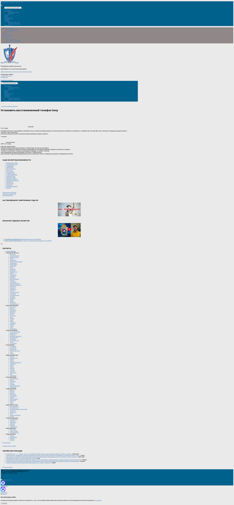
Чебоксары (13, 375)
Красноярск (13, 396)
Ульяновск (13, 372)
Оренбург (13, 364)
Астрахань (13, 346)
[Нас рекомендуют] (69, 210)
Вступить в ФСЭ (7, 467)
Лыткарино (13, 275)
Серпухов (13, 294)
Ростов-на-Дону (15, 351)
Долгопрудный (14, 256)
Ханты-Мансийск (15, 386)
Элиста (12, 353)
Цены (6, 16)
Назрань (12, 424)
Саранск (12, 370)
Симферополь (14, 432)
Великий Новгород (16, 336)
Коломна (12, 269)
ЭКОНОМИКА (10, 172)
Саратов (12, 371)
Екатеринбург (14, 378)
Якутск (12, 416)
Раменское (13, 289)
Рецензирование (8, 195)
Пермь (12, 367)
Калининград (14, 337)
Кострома (13, 315)
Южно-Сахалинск (15, 415)
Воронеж (13, 311)
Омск (11, 402)
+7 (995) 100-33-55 (6, 76)
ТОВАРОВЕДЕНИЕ (11, 174)
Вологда (12, 334)
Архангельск (14, 333)
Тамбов (12, 324)
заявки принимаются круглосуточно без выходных (16, 71)
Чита (11, 413)
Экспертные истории (9, 446)
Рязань (12, 321)
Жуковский (13, 263)
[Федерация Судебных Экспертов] (10, 63)
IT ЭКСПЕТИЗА (10, 173)
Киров (12, 361)
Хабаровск (13, 412)
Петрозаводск (14, 340)
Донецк (12, 438)
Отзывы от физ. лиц (14, 24)
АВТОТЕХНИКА (10, 169)
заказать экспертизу (7, 80)
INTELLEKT (9, 185)
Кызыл (12, 397)
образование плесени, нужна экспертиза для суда (21, 458)
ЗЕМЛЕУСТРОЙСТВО (12, 180)
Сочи (11, 352)
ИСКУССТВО (10, 183)
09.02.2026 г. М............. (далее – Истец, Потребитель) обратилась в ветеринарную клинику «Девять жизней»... (39, 454)
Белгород (13, 307)
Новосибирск (14, 399)
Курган (12, 380)
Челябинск (13, 387)
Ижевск (12, 356)
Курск (11, 317)
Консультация (8, 18)
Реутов (12, 291)
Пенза (11, 365)
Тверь (12, 326)
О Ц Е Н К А (9, 170)
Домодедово (14, 257)
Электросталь (14, 304)
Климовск (13, 266)
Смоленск (13, 323)
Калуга (12, 314)
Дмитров (13, 254)
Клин (11, 267)
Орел (11, 320)
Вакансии (11, 13)
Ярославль (13, 329)
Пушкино (12, 288)
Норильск (13, 400)
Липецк (12, 318)
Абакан (12, 390)
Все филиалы (7, 442)
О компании (8, 10)
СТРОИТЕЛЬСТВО (11, 164)
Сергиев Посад (14, 292)
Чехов (12, 301)
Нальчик (12, 425)
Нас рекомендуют (13, 12)
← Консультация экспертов (9, 106)
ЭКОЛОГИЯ (9, 182)
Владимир (13, 310)
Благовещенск (14, 406)
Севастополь (14, 431)
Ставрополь (13, 427)
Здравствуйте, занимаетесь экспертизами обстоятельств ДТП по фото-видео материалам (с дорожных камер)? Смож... (43, 455)
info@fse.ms (4, 77)
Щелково (13, 302)
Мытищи (12, 277)
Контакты (7, 25)
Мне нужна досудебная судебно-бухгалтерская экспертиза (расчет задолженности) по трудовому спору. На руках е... (42, 457)
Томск (12, 403)
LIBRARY (8, 188)
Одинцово (13, 282)
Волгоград (13, 348)
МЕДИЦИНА (9, 167)
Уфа (11, 374)
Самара (12, 368)
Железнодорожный (16, 261)
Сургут (12, 383)
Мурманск (13, 339)
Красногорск (14, 272)
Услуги (6, 15)
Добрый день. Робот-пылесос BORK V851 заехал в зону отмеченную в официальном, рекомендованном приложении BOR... (44, 460)
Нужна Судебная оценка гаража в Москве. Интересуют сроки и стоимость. (28, 462)
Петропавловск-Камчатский (18, 409)
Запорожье (13, 437)
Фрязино (12, 298)
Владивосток (14, 408)
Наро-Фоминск (14, 279)
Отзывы (6, 21)
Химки (12, 299)
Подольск (13, 286)
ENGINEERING (10, 166)
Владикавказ (14, 419)
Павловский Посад (15, 285)
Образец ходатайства (9, 194)
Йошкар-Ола (13, 358)
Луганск (12, 440)
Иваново (12, 313)
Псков (12, 342)
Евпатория (13, 429)
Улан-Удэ (12, 410)
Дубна (12, 258)
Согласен (4, 503)
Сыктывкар (13, 343)
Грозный (12, 421)
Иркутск (12, 393)
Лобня (12, 273)
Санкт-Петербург (15, 332)
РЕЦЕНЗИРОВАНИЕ (11, 186)
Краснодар (13, 349)
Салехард (13, 381)
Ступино (12, 296)
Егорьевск (13, 260)
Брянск (12, 308)
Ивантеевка (13, 264)
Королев (12, 270)
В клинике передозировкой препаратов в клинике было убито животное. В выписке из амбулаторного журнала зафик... (43, 461)
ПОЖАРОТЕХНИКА (11, 179)
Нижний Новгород (15, 362)
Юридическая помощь (9, 192)
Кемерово (13, 394)
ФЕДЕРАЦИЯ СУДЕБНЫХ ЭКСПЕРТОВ (12, 2)
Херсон (12, 435)
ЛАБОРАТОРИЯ (10, 177)
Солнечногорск (14, 295)
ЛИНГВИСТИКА (10, 176)
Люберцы (13, 276)
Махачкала (13, 422)
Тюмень (12, 384)
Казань (12, 359)
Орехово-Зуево (14, 283)
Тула (11, 327)
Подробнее (98, 500)
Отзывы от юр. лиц (14, 22)
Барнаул (12, 391)
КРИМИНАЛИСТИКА (12, 163)
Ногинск (12, 280)
